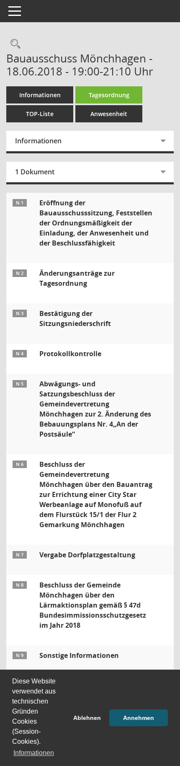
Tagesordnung (109, 95)
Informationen (40, 95)
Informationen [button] (33, 752)
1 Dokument (34, 171)
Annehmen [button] (138, 717)
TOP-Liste (40, 114)
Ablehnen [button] (87, 717)
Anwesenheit (108, 114)
